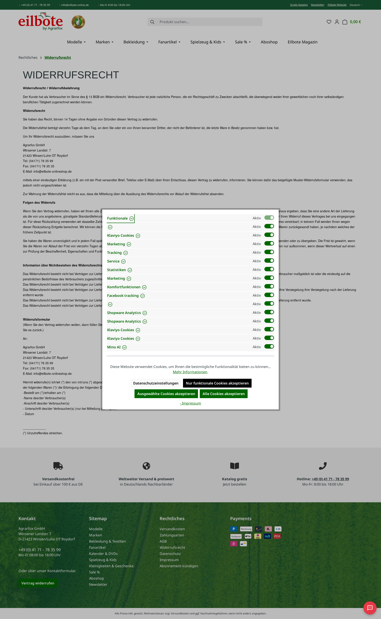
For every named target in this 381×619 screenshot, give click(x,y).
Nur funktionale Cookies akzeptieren (217, 383)
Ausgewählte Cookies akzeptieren (166, 393)
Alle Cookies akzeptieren (224, 393)
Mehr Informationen (190, 372)
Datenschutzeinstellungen (155, 383)
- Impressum (190, 403)
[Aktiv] (269, 217)
